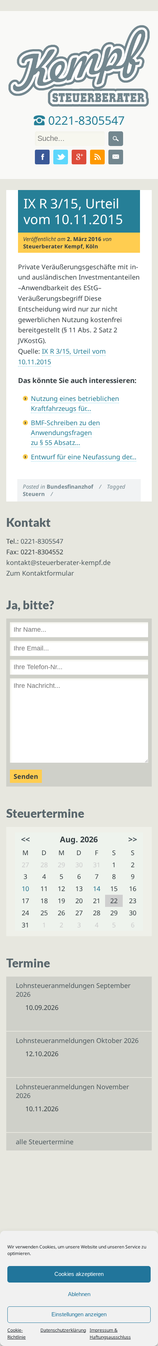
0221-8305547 (85, 120)
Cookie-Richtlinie (16, 1333)
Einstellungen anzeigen (79, 1314)
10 (25, 888)
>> (132, 839)
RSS (97, 157)
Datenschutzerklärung (63, 1330)
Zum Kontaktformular (40, 573)
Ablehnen (79, 1294)
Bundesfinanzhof (70, 486)
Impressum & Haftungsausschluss (110, 1333)
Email (115, 157)
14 (96, 888)
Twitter (60, 157)
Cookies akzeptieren (79, 1274)
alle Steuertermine (44, 1141)
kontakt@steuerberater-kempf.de (58, 562)
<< (25, 839)
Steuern (34, 493)
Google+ (79, 157)
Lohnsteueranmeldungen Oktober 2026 (77, 1040)
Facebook (42, 157)
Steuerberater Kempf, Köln (60, 246)
